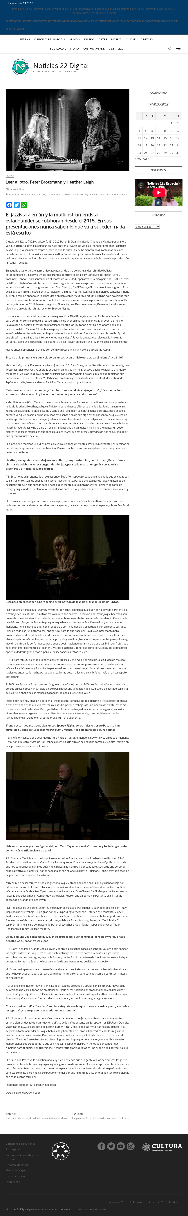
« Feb (138, 158)
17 (178, 138)
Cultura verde (94, 48)
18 (139, 145)
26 (145, 152)
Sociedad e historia (64, 48)
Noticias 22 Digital (61, 66)
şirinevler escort (89, 12)
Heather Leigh (82, 194)
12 (145, 138)
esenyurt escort (43, 8)
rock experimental (118, 194)
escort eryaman (15, 28)
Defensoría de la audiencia (21, 1143)
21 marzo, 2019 (16, 189)
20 (152, 145)
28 (158, 152)
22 (165, 145)
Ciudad (131, 39)
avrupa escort (108, 12)
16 (171, 138)
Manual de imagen (16, 1170)
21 (158, 145)
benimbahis (12, 20)
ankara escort (170, 20)
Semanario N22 (156, 1202)
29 (165, 152)
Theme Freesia (51, 1209)
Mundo (74, 39)
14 (158, 138)
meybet (63, 20)
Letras (25, 39)
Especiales (174, 1202)
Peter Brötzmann (99, 194)
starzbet (35, 20)
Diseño (89, 39)
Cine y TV (146, 39)
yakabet (83, 20)
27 (152, 152)
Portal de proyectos (17, 1164)
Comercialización (15, 1175)
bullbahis (24, 20)
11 (139, 138)
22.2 (120, 48)
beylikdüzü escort (23, 8)
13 (152, 138)
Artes (103, 39)
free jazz (45, 194)
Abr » (146, 158)
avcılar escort (61, 8)
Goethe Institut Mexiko (62, 194)
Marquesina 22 (116, 1202)
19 (145, 145)
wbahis (157, 20)
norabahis (137, 20)
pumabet (73, 20)
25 (139, 152)
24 (178, 145)
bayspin (45, 20)
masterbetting (97, 20)
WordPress (66, 1209)
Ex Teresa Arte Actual (29, 194)
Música (116, 39)
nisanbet (148, 20)
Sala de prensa (14, 1149)
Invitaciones (13, 1181)
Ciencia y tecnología (49, 39)
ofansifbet (124, 20)
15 (165, 138)
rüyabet (54, 20)
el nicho (13, 194)
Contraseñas (135, 1202)
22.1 (111, 48)
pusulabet (112, 20)
